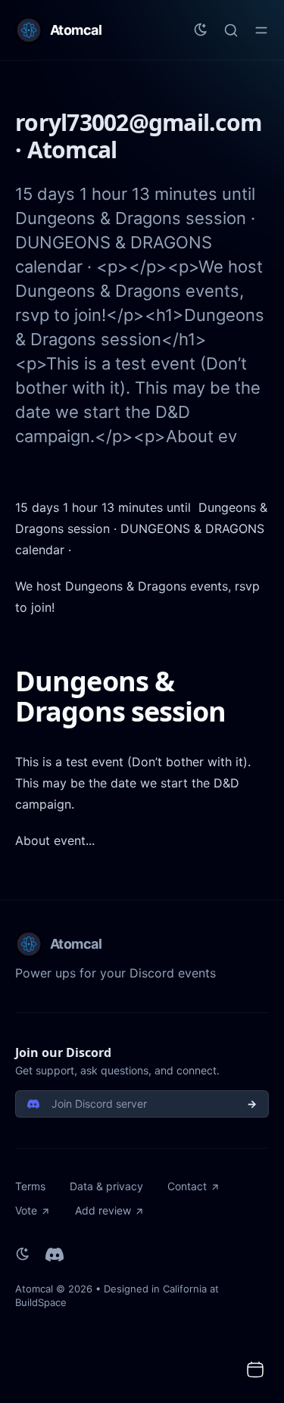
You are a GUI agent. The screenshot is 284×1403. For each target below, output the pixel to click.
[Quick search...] (231, 30)
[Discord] (54, 1255)
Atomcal (34, 1289)
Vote (26, 1210)
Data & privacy (106, 1186)
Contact (187, 1186)
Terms (30, 1186)
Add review (103, 1210)
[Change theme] (201, 30)
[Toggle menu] (261, 30)
